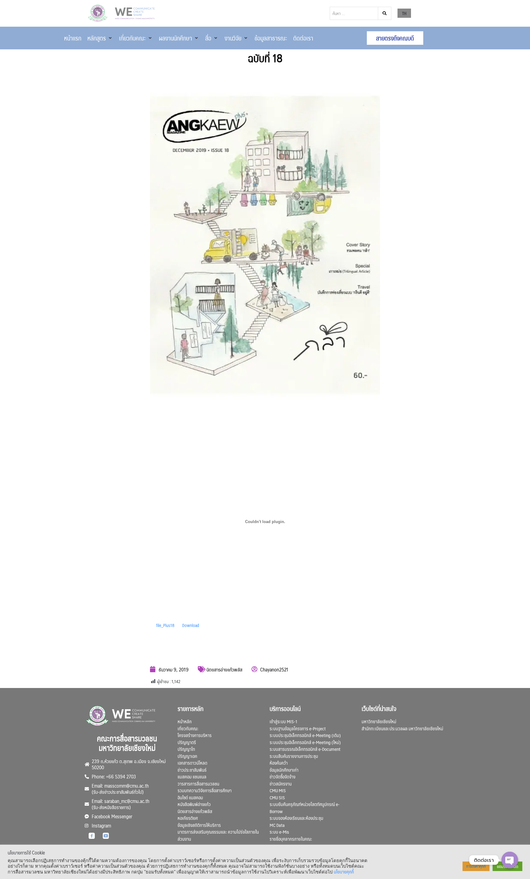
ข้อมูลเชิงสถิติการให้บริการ (199, 825)
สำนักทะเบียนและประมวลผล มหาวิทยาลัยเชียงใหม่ (402, 728)
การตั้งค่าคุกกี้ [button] (476, 866)
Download (190, 625)
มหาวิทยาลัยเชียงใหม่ (379, 721)
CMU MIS (278, 790)
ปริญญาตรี (187, 742)
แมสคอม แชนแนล (192, 776)
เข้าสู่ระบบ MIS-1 (283, 721)
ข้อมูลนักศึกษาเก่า (284, 770)
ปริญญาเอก (187, 756)
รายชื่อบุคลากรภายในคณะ (291, 839)
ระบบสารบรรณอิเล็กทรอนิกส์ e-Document (305, 749)
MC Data (277, 825)
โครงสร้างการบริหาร (195, 735)
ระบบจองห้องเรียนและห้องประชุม (296, 818)
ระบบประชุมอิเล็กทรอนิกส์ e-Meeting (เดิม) (305, 735)
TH (404, 13)
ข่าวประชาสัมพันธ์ (192, 770)
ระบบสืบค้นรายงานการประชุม (294, 756)
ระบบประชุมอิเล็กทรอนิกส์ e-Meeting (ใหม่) (305, 742)
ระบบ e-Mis (279, 831)
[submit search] (384, 13)
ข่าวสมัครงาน (281, 783)
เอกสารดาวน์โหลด (192, 762)
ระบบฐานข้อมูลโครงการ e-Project (298, 728)
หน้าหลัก (185, 721)
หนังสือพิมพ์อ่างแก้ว (194, 804)
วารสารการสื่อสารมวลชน (198, 783)
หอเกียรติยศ (188, 818)
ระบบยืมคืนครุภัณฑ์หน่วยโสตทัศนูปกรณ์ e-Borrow (305, 807)
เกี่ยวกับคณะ (188, 728)
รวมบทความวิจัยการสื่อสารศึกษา (205, 790)
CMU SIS (277, 797)
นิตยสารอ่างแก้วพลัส (224, 669)
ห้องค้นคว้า (279, 762)
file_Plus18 (165, 625)
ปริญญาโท (186, 749)
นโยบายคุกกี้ (344, 871)
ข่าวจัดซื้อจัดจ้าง (282, 776)
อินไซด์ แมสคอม (190, 797)
